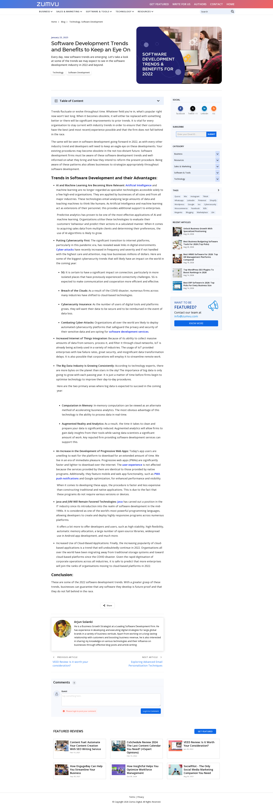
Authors (200, 4)
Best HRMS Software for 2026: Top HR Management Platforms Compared (200, 257)
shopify (213, 200)
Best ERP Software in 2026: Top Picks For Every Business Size (198, 284)
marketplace (202, 212)
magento (178, 212)
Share (109, 605)
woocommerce (181, 208)
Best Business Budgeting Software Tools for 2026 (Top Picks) (200, 243)
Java (120, 501)
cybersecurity (210, 204)
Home (230, 4)
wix (185, 196)
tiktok (205, 196)
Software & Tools (97, 11)
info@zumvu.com (186, 316)
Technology (123, 11)
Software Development (92, 21)
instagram (195, 196)
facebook (195, 208)
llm (212, 212)
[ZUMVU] (48, 3)
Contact (216, 4)
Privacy (140, 797)
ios (199, 204)
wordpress (179, 204)
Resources (144, 11)
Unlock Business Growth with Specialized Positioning (197, 230)
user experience (132, 464)
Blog (63, 21)
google (191, 204)
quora (177, 196)
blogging (189, 212)
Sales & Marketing (67, 11)
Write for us (181, 4)
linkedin (191, 200)
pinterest (202, 200)
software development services (128, 331)
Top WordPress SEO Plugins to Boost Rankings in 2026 (198, 271)
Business (44, 11)
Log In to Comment (151, 711)
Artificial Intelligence (139, 185)
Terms (132, 797)
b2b (205, 208)
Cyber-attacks (65, 249)
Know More (196, 323)
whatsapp (179, 200)
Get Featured (159, 4)
